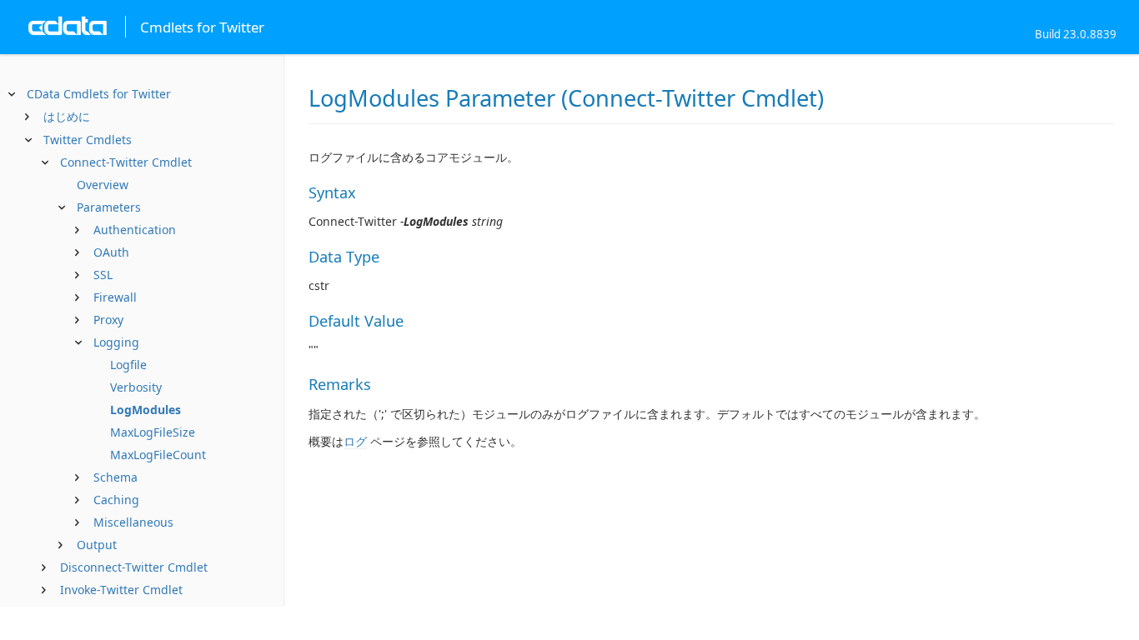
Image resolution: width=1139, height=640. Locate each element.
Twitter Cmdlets (87, 140)
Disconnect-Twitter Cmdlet (134, 567)
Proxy (108, 320)
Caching (116, 500)
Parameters (109, 207)
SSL (103, 274)
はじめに (66, 116)
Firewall (115, 297)
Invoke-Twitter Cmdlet (121, 590)
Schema (115, 477)
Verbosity (136, 387)
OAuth (111, 252)
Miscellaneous (133, 522)
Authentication (134, 230)
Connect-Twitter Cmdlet (126, 162)
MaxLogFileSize (152, 432)
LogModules (145, 410)
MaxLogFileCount (158, 454)
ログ (355, 441)
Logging (116, 342)
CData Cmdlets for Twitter (99, 94)
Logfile (128, 364)
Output (97, 544)
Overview (102, 184)
